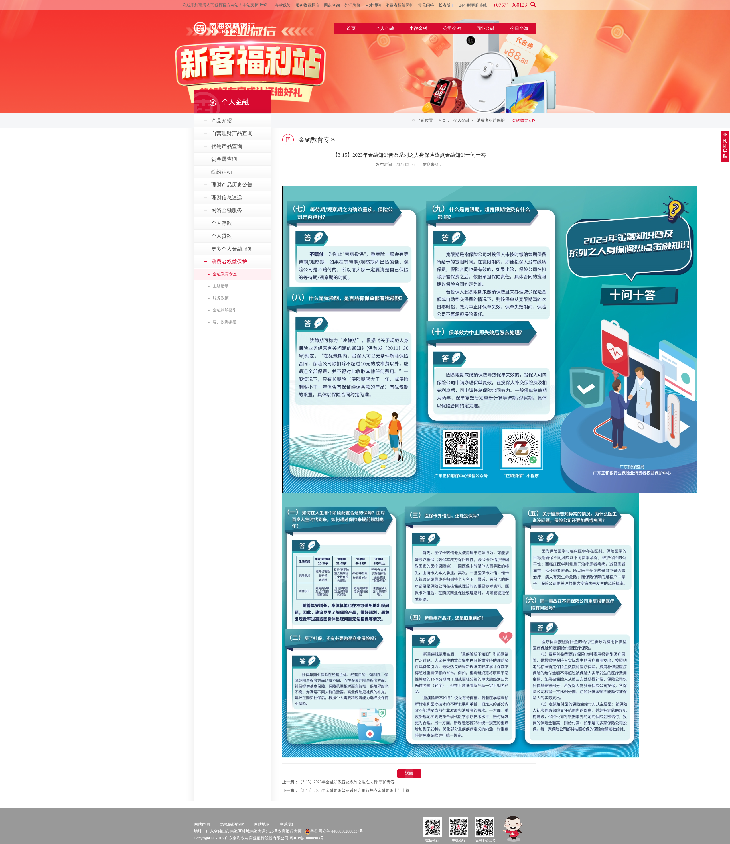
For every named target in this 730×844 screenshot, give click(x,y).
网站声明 (202, 824)
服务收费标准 (307, 5)
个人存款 (221, 223)
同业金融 (485, 28)
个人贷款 (221, 236)
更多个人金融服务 (231, 249)
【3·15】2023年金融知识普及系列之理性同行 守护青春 (346, 782)
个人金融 (385, 28)
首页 (351, 28)
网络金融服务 (226, 210)
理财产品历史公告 (231, 185)
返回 (409, 773)
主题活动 (221, 286)
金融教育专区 (225, 274)
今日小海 (519, 28)
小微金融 (418, 28)
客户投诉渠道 (225, 322)
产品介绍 (221, 120)
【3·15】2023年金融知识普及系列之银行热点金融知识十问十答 (353, 790)
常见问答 (426, 5)
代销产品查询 (226, 146)
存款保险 (283, 5)
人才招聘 (373, 5)
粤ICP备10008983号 (307, 838)
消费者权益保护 (399, 5)
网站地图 (262, 824)
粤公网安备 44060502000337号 (336, 831)
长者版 (445, 5)
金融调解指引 (225, 310)
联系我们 (288, 824)
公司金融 (452, 28)
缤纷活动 (221, 172)
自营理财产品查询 (231, 133)
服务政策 (221, 298)
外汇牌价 (352, 5)
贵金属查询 (224, 159)
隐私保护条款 (232, 824)
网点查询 (332, 5)
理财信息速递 (226, 197)
